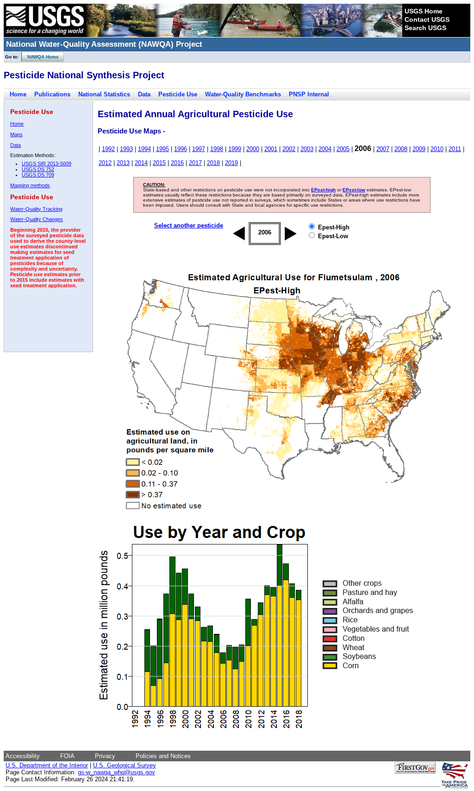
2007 (382, 149)
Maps (16, 134)
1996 (180, 149)
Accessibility (23, 756)
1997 (198, 149)
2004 (324, 149)
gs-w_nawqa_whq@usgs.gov (116, 772)
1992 (108, 149)
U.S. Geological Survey (124, 765)
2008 (400, 149)
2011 (455, 149)
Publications (52, 94)
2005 (343, 149)
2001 (270, 149)
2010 (436, 149)
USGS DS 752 (38, 169)
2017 (195, 162)
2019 (231, 162)
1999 (234, 149)
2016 (177, 162)
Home (18, 94)
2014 (141, 162)
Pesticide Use (177, 94)
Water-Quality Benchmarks (243, 94)
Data (144, 94)
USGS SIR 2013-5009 (46, 163)
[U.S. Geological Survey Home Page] (45, 34)
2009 (418, 149)
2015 (159, 162)
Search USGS (425, 28)
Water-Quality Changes (36, 219)
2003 (306, 149)
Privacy (105, 756)
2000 (252, 149)
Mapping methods (30, 185)
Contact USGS (427, 19)
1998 (216, 149)
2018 (213, 162)
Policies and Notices (163, 756)
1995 (162, 149)
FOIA (67, 756)
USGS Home (424, 11)
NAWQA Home (40, 56)
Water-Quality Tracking (36, 209)
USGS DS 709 (38, 174)
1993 (126, 149)
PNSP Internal (309, 94)
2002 (288, 149)
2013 (123, 162)
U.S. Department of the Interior (47, 765)
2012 (105, 162)
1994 (144, 149)
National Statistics (104, 94)
